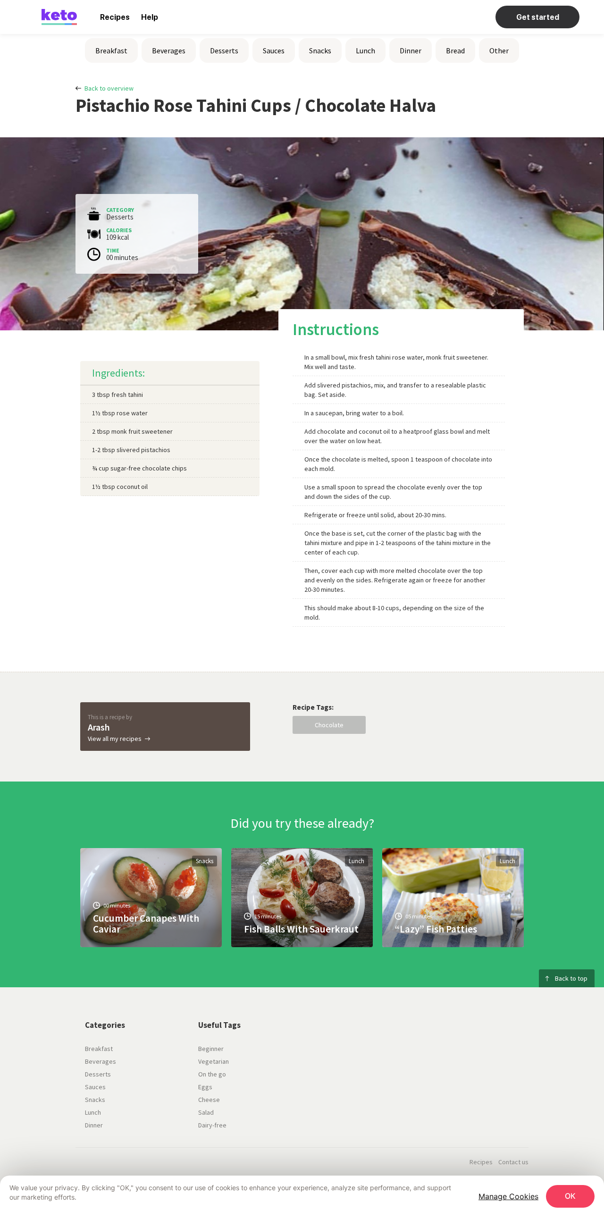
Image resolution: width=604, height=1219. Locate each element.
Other (499, 50)
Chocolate (329, 725)
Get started (537, 17)
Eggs (205, 1087)
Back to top (571, 978)
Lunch (365, 50)
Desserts (224, 50)
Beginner (211, 1048)
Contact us (513, 1162)
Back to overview (109, 88)
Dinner (410, 50)
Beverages (168, 50)
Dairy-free (212, 1125)
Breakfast (111, 50)
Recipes (115, 17)
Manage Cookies (508, 1196)
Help (149, 17)
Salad (206, 1112)
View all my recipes (115, 738)
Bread (455, 50)
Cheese (209, 1099)
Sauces (274, 50)
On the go (212, 1074)
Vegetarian (213, 1061)
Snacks (320, 50)
